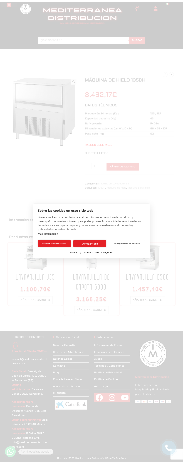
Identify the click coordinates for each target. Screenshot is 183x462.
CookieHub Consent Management (97, 252)
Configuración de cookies (127, 243)
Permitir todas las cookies (54, 243)
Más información (48, 233)
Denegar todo (89, 243)
